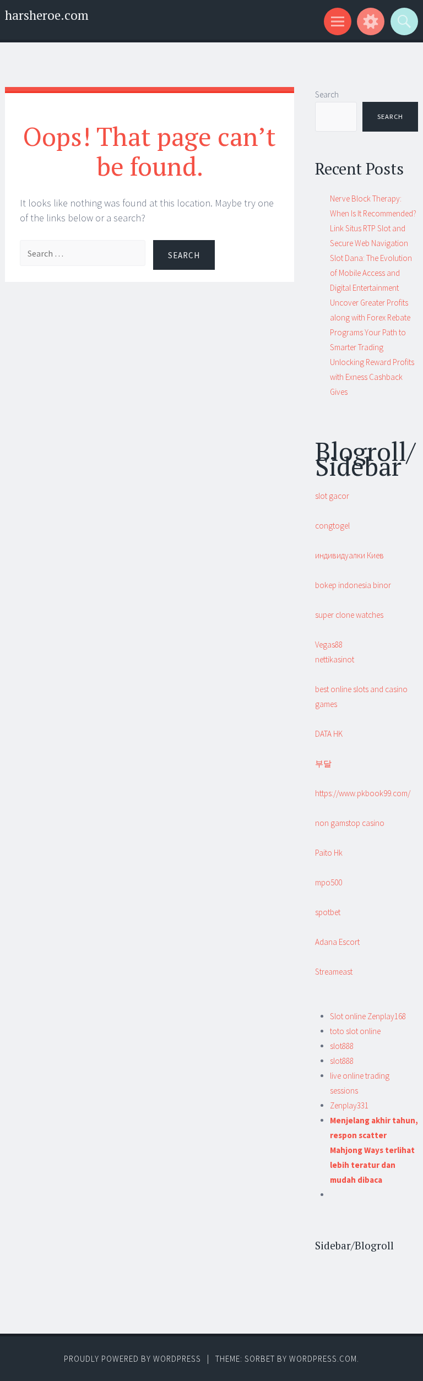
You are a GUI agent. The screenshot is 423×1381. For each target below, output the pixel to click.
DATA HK (329, 733)
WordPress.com (323, 1358)
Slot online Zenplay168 (368, 1016)
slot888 (342, 1046)
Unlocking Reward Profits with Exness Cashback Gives (372, 377)
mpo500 (328, 882)
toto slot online (355, 1031)
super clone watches (349, 615)
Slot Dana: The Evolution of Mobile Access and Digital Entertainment (371, 273)
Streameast (333, 971)
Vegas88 (329, 644)
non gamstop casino (349, 823)
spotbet (327, 912)
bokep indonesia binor (353, 585)
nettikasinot (334, 659)
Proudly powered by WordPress (132, 1358)
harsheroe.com (47, 15)
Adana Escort (337, 942)
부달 (323, 763)
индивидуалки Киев (349, 555)
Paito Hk (329, 852)
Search (327, 94)
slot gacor (332, 496)
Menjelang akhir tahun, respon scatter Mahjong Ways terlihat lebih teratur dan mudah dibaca (374, 1150)
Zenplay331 (349, 1105)
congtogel (332, 525)
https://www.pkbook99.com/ (362, 793)
